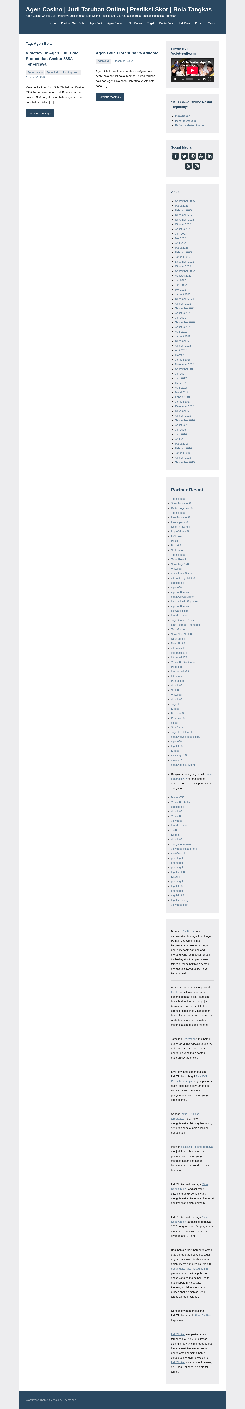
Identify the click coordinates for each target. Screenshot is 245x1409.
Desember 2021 (184, 299)
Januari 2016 (183, 453)
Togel (151, 23)
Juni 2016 (181, 434)
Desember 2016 (184, 406)
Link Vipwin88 (179, 522)
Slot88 (175, 690)
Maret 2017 (181, 392)
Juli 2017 (180, 373)
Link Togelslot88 (180, 517)
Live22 (175, 992)
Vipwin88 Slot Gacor (183, 662)
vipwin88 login (179, 904)
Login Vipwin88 (180, 531)
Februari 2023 (183, 252)
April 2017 (181, 387)
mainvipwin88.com (182, 573)
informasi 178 (179, 648)
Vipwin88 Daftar (180, 802)
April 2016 (181, 439)
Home (52, 23)
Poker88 (176, 545)
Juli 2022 (180, 280)
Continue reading (38, 113)
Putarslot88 (178, 680)
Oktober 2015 (183, 457)
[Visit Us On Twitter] (184, 159)
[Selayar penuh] (209, 79)
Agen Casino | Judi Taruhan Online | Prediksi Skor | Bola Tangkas (119, 9)
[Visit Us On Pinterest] (192, 159)
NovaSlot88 (178, 638)
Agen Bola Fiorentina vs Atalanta (127, 53)
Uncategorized (70, 72)
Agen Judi (96, 23)
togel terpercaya (180, 900)
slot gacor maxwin (181, 844)
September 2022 (185, 271)
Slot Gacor (177, 550)
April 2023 (181, 243)
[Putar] (175, 79)
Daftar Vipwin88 (180, 526)
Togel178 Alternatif (182, 732)
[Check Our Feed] (188, 169)
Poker (198, 23)
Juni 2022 (181, 285)
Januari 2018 (183, 359)
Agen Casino (115, 23)
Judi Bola (184, 23)
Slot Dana (177, 727)
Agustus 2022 (183, 275)
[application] (192, 70)
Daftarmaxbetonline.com (190, 125)
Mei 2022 (180, 289)
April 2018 (181, 350)
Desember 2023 (184, 215)
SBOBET (176, 876)
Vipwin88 (176, 568)
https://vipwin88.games (184, 601)
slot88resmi (178, 853)
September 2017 (185, 369)
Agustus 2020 (183, 327)
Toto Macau (178, 629)
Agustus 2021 (183, 313)
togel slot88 (178, 872)
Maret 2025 (181, 205)
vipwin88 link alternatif (184, 848)
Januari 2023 (183, 257)
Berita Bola (166, 23)
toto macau (177, 676)
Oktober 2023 (183, 224)
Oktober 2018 (183, 345)
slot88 (174, 722)
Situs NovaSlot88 (181, 634)
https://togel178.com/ (183, 764)
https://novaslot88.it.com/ (185, 736)
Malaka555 (177, 797)
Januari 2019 (183, 336)
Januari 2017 (183, 401)
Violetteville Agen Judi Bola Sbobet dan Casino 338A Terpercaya (52, 58)
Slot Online (135, 23)
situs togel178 (179, 755)
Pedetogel (177, 666)
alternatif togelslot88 (183, 578)
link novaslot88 (180, 671)
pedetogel (177, 858)
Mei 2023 (180, 238)
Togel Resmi (178, 559)
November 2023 (184, 219)
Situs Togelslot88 (181, 503)
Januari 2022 (183, 294)
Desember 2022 (184, 261)
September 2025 (185, 201)
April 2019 (181, 331)
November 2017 (184, 364)
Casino (212, 23)
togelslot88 (177, 582)
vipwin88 (176, 587)
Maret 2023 (181, 247)
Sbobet (175, 834)
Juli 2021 (180, 317)
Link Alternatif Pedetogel (185, 624)
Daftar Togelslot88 (182, 508)
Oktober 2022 (183, 266)
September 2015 (185, 462)
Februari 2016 (183, 448)
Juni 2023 (181, 233)
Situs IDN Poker (203, 1315)
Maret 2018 (181, 355)
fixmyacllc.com (179, 610)
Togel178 (176, 704)
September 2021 (185, 308)
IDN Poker (177, 536)
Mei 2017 (180, 383)
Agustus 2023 (183, 229)
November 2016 (184, 411)
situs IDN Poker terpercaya (197, 1146)
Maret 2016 (181, 443)
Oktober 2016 (183, 415)
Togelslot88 (178, 498)
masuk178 (177, 760)
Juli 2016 (180, 429)
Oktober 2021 (183, 303)
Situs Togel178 (180, 564)
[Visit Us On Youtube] (201, 159)
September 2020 (185, 322)
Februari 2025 (183, 210)
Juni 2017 (181, 378)
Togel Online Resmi (182, 620)
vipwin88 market (180, 592)
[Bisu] (204, 79)
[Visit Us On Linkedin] (209, 159)
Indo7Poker (178, 1334)
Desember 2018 (184, 341)
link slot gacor (179, 615)
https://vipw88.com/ (182, 596)
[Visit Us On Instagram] (196, 169)
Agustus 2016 (183, 425)
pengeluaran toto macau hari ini (189, 1268)
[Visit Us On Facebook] (175, 159)
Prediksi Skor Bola (72, 23)
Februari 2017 (183, 397)
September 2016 (185, 420)
